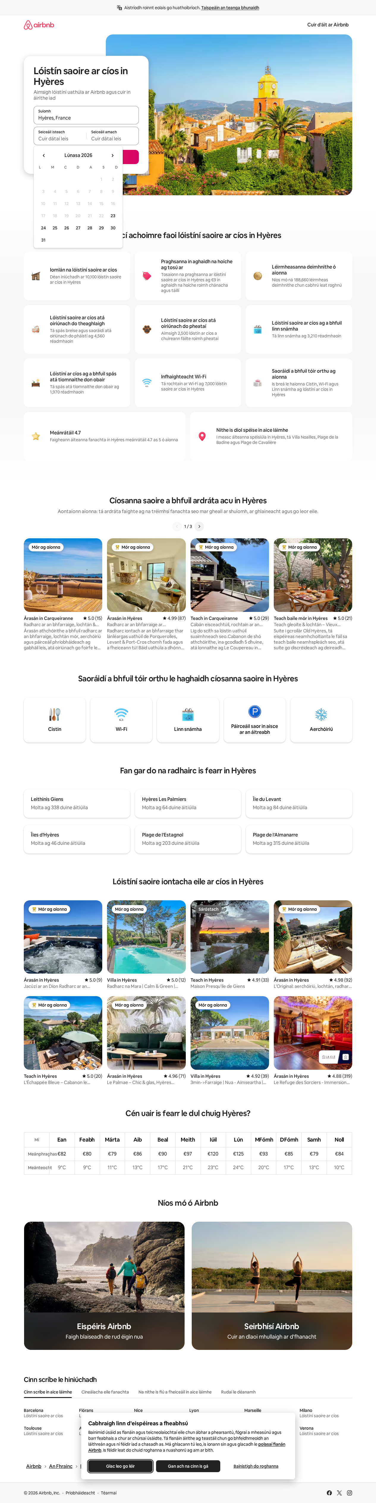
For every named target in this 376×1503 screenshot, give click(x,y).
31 (43, 240)
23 (113, 215)
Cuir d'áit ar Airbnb (328, 25)
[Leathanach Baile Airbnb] (39, 24)
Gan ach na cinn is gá (188, 1466)
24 (43, 228)
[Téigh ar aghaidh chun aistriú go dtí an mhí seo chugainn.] (112, 155)
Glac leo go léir (120, 1466)
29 (101, 228)
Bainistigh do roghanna (255, 1466)
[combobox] (86, 117)
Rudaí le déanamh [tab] (238, 1392)
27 (78, 228)
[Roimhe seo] (177, 526)
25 (55, 228)
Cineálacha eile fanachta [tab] (105, 1392)
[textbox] (59, 138)
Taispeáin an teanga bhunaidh (230, 7)
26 (66, 228)
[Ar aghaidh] (199, 526)
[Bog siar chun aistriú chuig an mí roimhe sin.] (44, 155)
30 (113, 228)
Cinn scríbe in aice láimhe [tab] (48, 1392)
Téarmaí (109, 1493)
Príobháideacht (80, 1493)
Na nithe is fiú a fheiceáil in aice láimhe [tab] (175, 1392)
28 (89, 228)
